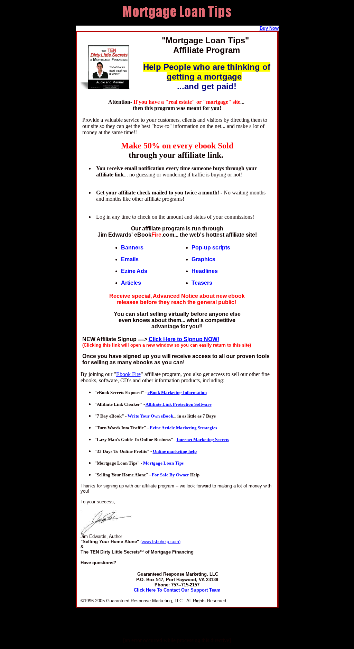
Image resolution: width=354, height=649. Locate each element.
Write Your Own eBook (150, 416)
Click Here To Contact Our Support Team (177, 590)
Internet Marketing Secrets (203, 439)
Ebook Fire (128, 374)
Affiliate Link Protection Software (179, 404)
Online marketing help (175, 451)
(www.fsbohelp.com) (160, 541)
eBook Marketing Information (177, 392)
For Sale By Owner (170, 474)
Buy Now (269, 28)
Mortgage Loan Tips (163, 463)
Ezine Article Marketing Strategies (183, 427)
